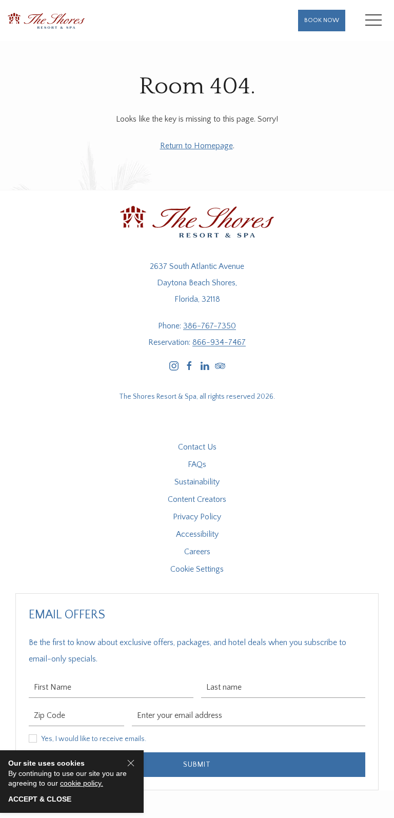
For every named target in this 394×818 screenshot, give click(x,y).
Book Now (321, 20)
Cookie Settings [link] (197, 569)
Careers (197, 551)
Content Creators (197, 499)
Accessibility (197, 534)
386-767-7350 (209, 325)
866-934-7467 (219, 342)
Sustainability (197, 481)
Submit (197, 765)
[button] (373, 20)
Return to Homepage (196, 145)
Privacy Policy (197, 516)
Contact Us (197, 447)
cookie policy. (81, 783)
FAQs (197, 464)
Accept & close (39, 799)
